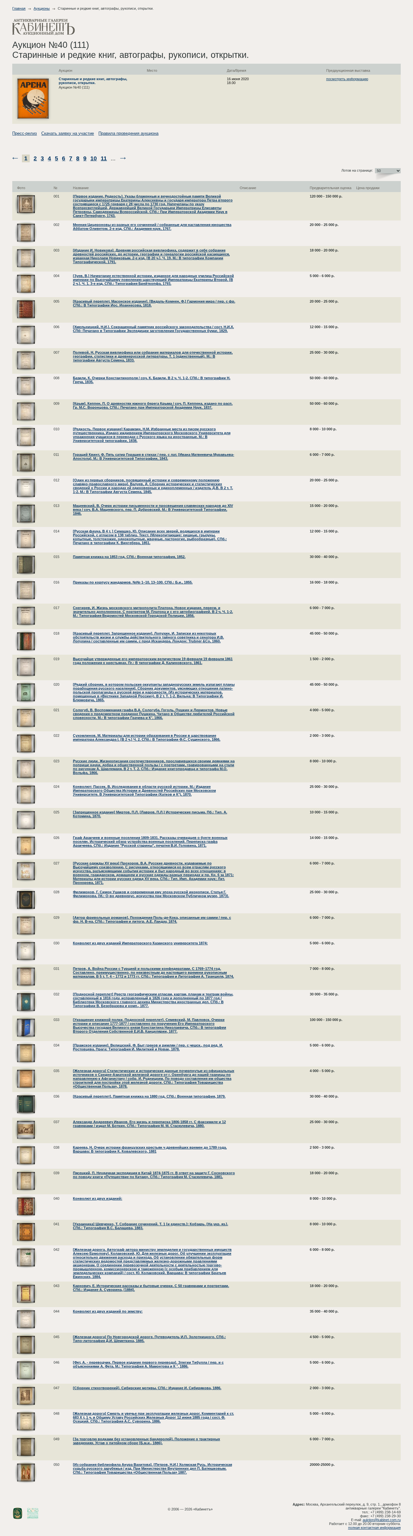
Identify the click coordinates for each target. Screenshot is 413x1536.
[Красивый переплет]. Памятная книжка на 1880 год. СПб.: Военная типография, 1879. (149, 1096)
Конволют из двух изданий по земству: (108, 1311)
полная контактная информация (374, 1528)
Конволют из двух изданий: (97, 1198)
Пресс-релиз (24, 133)
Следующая (123, 157)
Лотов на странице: (357, 170)
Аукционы (42, 8)
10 (93, 158)
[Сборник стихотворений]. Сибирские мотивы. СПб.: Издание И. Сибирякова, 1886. (147, 1388)
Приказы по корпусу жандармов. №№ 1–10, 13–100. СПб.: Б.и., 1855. (133, 582)
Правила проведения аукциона (128, 133)
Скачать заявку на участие (67, 133)
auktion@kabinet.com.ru (382, 1520)
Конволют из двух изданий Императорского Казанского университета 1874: (140, 943)
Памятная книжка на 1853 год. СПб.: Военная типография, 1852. (129, 557)
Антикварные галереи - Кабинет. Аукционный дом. (43, 27)
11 (104, 158)
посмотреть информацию (347, 79)
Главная (18, 8)
